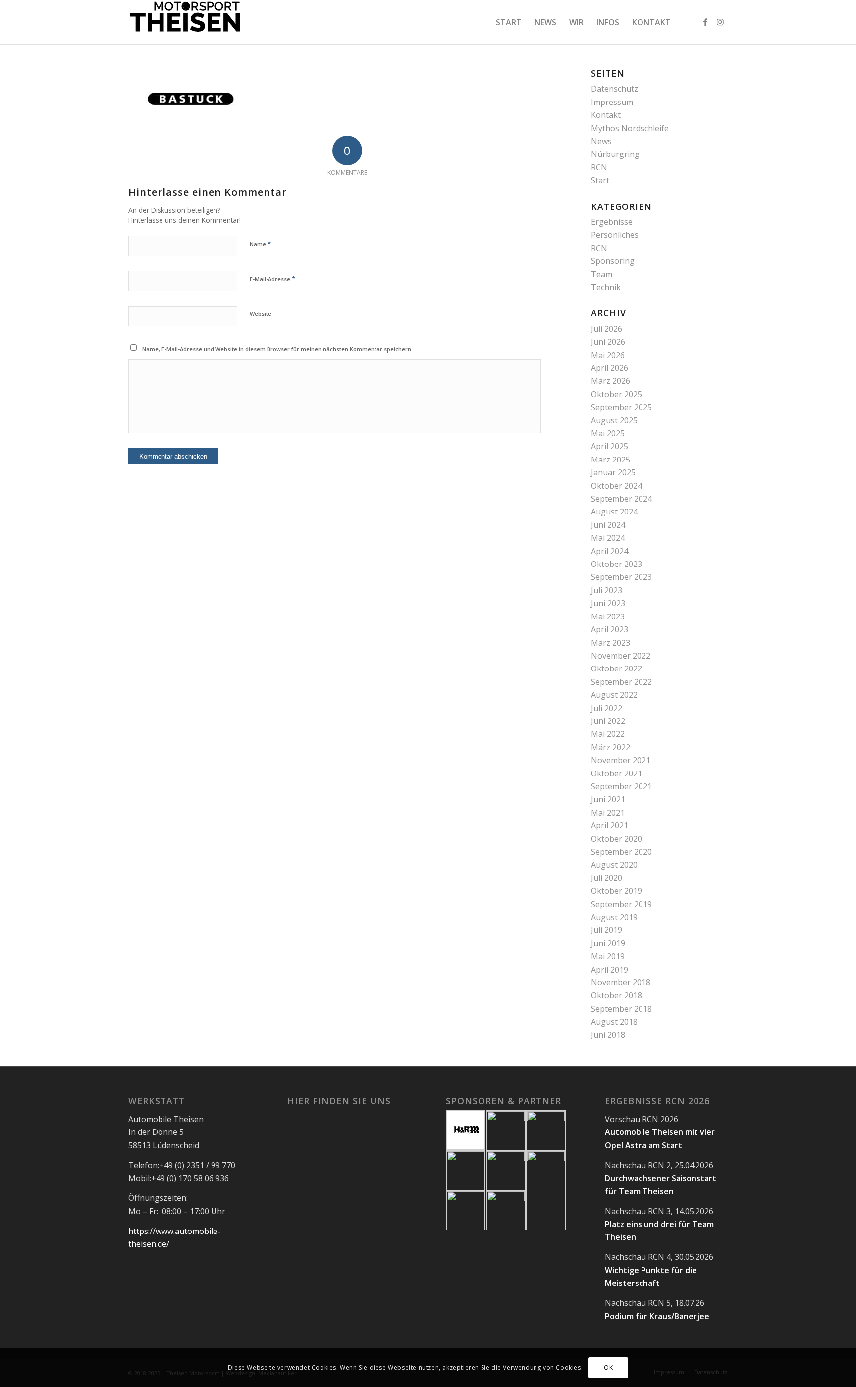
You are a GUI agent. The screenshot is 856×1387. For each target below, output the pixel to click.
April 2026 (609, 367)
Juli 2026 (606, 328)
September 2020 (621, 851)
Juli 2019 (606, 930)
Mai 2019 (608, 956)
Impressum (612, 102)
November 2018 (620, 982)
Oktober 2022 (616, 668)
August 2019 (614, 917)
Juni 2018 (608, 1034)
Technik (606, 287)
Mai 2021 (608, 812)
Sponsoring (613, 261)
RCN (599, 167)
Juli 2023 (606, 590)
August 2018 (614, 1021)
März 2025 (610, 459)
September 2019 (621, 904)
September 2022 (621, 681)
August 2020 (614, 864)
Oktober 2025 (616, 394)
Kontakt (606, 114)
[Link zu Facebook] (705, 21)
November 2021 (620, 760)
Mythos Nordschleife (630, 128)
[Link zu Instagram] (720, 21)
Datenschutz (614, 88)
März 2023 (610, 642)
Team (601, 274)
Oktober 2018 (616, 995)
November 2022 (620, 655)
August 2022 (614, 694)
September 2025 (621, 407)
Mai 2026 (608, 355)
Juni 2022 (608, 721)
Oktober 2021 (616, 773)
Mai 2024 (608, 537)
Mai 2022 (608, 733)
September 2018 (621, 1008)
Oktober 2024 (616, 485)
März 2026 (610, 380)
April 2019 (609, 969)
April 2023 (609, 629)
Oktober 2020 (616, 838)
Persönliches (615, 234)
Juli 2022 (606, 708)
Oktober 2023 (616, 564)
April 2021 (609, 825)
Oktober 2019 (616, 890)
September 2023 (621, 576)
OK (608, 1367)
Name (260, 243)
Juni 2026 (608, 341)
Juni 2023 (608, 603)
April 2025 (609, 446)
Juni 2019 (608, 943)
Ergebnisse (612, 221)
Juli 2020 (606, 878)
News (601, 141)
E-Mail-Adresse (272, 278)
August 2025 (614, 420)
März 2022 (610, 747)
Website (260, 313)
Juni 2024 (608, 524)
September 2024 (621, 498)
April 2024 (609, 551)
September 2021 (621, 786)
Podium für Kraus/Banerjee (657, 1316)
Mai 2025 (608, 433)
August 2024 (614, 511)
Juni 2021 (608, 799)
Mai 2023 (608, 616)
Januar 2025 (613, 472)
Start (600, 180)
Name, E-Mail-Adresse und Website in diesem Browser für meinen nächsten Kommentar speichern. (277, 349)
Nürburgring (615, 154)
